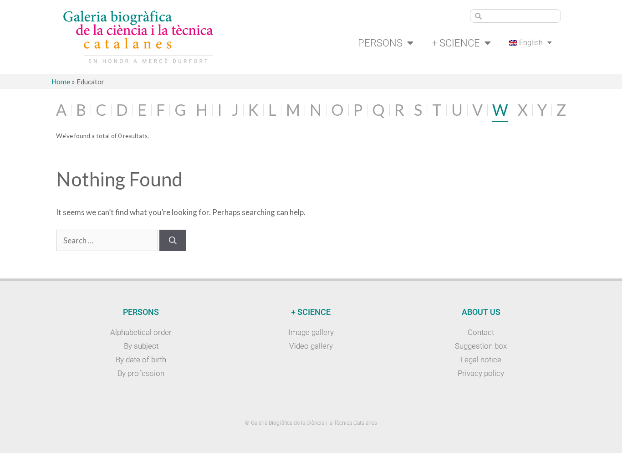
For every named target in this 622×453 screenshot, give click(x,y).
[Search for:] (107, 240)
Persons (380, 43)
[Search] (172, 241)
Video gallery (311, 345)
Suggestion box (481, 345)
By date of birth (141, 359)
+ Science (456, 43)
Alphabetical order (141, 332)
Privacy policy (481, 373)
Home (60, 81)
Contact (481, 332)
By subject (141, 345)
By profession (140, 373)
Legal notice (480, 359)
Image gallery (311, 332)
